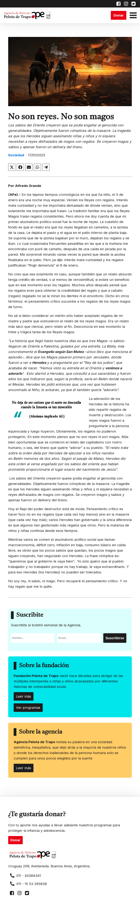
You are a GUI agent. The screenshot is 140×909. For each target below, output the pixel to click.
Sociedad (16, 155)
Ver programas (28, 708)
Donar (119, 15)
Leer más (23, 696)
